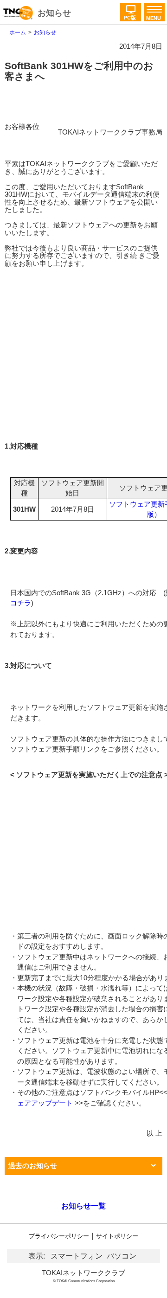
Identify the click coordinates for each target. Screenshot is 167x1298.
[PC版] (130, 5)
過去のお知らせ (32, 1165)
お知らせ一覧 (83, 1206)
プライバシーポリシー (59, 1236)
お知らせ (54, 13)
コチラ (20, 603)
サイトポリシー (117, 1236)
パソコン (121, 1256)
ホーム (17, 32)
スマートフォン (77, 1256)
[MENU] (153, 9)
